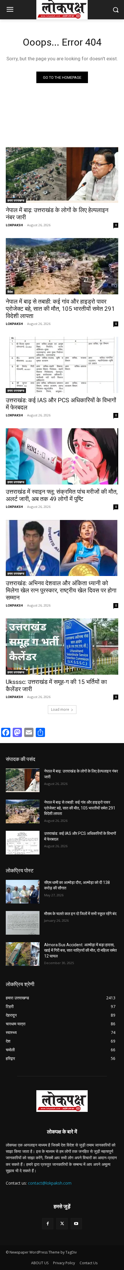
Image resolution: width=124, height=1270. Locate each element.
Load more (60, 709)
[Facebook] (47, 1223)
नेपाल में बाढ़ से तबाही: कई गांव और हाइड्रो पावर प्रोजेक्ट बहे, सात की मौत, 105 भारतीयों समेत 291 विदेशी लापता (60, 308)
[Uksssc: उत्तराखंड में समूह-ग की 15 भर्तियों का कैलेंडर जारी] (62, 646)
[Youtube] (76, 1223)
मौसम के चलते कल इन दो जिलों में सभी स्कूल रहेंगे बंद (80, 913)
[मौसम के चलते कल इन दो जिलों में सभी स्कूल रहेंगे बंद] (23, 923)
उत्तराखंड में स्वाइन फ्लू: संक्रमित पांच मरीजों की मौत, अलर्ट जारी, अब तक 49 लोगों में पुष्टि (62, 495)
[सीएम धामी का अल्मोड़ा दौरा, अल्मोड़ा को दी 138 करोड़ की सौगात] (23, 892)
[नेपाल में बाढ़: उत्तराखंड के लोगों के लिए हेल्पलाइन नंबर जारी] (62, 175)
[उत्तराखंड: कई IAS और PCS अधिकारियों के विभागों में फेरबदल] (62, 365)
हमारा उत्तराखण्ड (15, 200)
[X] (61, 1223)
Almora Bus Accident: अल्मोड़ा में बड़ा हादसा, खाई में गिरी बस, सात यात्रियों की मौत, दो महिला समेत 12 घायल (80, 950)
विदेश (10, 292)
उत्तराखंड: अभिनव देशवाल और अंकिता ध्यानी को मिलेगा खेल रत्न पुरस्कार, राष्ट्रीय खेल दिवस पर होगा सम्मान (61, 590)
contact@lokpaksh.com (50, 1183)
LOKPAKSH (14, 225)
